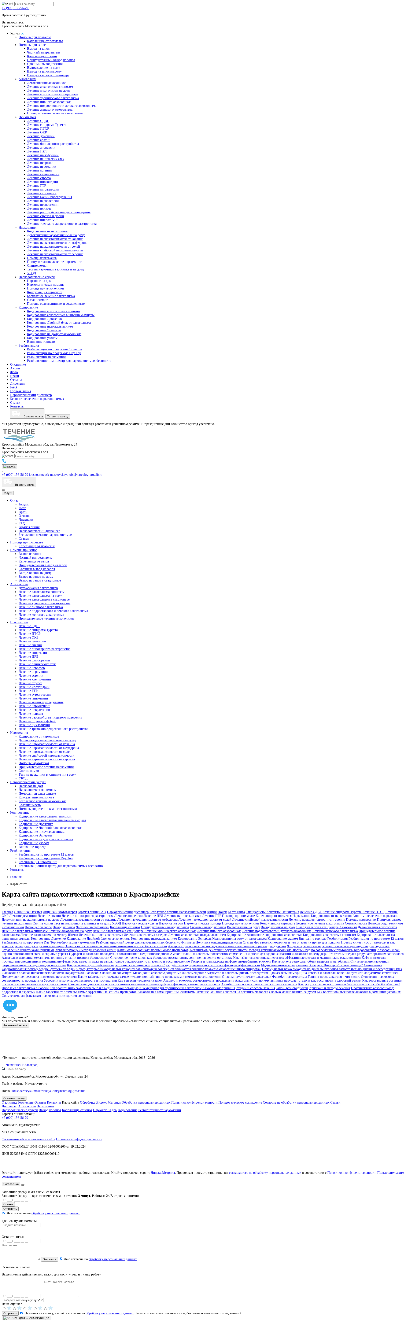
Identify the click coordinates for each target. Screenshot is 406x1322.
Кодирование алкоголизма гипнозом (53, 311)
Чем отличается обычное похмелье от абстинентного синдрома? (214, 969)
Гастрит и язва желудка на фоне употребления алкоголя (231, 961)
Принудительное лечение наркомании (54, 261)
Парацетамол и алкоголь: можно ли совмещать (98, 973)
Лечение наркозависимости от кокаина (55, 239)
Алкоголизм (27, 79)
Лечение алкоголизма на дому (48, 90)
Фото (14, 372)
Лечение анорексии (41, 147)
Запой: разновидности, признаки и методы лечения (313, 988)
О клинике (18, 364)
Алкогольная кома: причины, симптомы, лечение (173, 992)
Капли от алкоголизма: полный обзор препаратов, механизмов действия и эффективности (182, 950)
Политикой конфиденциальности (351, 1172)
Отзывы (16, 379)
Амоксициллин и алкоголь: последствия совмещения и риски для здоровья (224, 954)
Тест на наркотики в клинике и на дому (55, 269)
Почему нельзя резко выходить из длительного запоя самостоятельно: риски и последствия (328, 969)
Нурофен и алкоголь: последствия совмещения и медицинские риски (119, 954)
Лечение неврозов (40, 163)
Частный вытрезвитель (43, 52)
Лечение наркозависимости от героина (55, 254)
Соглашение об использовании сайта (28, 1139)
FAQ (13, 387)
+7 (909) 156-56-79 (15, 8)
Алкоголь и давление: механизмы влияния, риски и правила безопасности (55, 957)
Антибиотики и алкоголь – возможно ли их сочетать (259, 984)
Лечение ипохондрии (42, 182)
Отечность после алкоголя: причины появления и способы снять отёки (115, 946)
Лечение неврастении (43, 204)
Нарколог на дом (39, 281)
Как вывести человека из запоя (140, 980)
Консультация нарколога (44, 292)
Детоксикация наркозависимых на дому (56, 235)
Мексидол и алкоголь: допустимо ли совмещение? (169, 973)
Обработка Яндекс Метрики (100, 1102)
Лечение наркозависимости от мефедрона (57, 242)
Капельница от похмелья (45, 41)
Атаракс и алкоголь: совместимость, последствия (198, 980)
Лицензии (17, 383)
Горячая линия (20, 391)
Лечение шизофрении (43, 155)
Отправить (10, 1208)
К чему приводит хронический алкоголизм (170, 988)
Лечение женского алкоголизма (50, 109)
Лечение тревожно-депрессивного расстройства (62, 223)
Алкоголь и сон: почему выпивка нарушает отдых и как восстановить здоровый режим (298, 980)
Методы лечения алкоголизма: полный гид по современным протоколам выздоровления (312, 950)
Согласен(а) (11, 1184)
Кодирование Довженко (44, 319)
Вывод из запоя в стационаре (48, 75)
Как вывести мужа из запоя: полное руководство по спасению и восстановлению (131, 961)
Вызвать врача (31, 416)
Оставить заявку (57, 416)
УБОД (31, 273)
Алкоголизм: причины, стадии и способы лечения (238, 988)
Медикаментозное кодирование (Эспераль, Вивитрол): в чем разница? (312, 965)
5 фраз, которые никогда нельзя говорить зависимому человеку (121, 969)
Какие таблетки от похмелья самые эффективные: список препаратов (86, 992)
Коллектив (26, 1102)
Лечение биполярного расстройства (53, 143)
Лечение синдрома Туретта (46, 124)
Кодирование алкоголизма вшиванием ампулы (61, 315)
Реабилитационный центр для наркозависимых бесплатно (69, 360)
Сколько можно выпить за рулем (292, 992)
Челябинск (13, 1065)
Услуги (7, 493)
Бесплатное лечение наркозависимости (178, 912)
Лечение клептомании (43, 174)
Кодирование (28, 307)
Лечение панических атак (45, 159)
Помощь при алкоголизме (45, 288)
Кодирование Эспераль (44, 330)
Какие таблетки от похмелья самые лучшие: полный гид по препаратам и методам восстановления (149, 976)
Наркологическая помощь (45, 284)
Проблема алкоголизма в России (25, 988)
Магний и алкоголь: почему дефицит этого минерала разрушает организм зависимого (341, 954)
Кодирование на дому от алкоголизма (54, 334)
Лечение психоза (39, 208)
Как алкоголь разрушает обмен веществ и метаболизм (311, 961)
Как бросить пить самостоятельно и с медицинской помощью (94, 988)
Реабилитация (29, 345)
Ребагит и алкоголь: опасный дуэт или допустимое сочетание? (353, 973)
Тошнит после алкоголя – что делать (334, 976)
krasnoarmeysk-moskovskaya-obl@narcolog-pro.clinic (65, 474)
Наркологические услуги (37, 277)
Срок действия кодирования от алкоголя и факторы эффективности (211, 965)
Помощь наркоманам (42, 258)
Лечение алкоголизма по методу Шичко (49, 935)
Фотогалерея (67, 912)
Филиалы (188, 942)
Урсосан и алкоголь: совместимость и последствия (80, 980)
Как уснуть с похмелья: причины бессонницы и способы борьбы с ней (349, 984)
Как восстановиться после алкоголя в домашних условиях (359, 992)
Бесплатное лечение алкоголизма (51, 296)
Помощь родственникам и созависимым (56, 303)
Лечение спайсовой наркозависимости (55, 250)
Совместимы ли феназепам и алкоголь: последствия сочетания (47, 995)
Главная (7, 912)
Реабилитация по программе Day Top (54, 353)
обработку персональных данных (56, 1213)
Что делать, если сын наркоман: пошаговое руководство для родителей (338, 946)
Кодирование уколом (42, 338)
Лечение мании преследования (49, 197)
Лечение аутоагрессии (43, 189)
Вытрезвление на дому (43, 67)
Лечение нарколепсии (43, 201)
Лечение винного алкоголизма (101, 935)
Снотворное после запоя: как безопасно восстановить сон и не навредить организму (171, 957)
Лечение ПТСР (38, 128)
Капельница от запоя (42, 56)
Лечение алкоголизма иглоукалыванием (197, 935)
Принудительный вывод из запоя (51, 60)
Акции (15, 368)
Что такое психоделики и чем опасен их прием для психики (297, 942)
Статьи (15, 402)
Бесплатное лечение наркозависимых (37, 398)
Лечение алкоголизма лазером (145, 935)
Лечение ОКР (37, 132)
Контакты (17, 406)
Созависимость (38, 300)
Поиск (222, 912)
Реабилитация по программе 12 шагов (54, 349)
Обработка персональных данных (146, 1102)
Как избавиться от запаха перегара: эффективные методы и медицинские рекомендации (297, 957)
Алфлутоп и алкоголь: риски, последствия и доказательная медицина (257, 973)
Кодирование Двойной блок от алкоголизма (59, 322)
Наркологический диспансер (31, 395)
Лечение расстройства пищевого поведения (59, 212)
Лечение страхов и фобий (45, 216)
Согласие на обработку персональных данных (296, 1102)
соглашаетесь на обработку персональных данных (265, 1172)
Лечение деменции (41, 136)
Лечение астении (39, 170)
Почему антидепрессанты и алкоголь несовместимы (39, 976)
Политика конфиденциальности (219, 942)
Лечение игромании (41, 166)
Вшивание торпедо (41, 341)
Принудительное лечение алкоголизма (55, 113)
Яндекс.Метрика (163, 1172)
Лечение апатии (38, 140)
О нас (14, 500)
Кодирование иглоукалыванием (50, 326)
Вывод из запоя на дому (44, 71)
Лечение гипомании (41, 193)
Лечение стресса (39, 178)
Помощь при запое (32, 45)
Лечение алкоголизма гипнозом (50, 86)
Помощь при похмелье (35, 37)
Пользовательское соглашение (240, 1102)
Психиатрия (27, 117)
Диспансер (9, 1106)
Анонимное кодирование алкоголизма (274, 935)
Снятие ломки (37, 265)
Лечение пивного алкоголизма (49, 102)
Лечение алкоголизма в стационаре (52, 94)
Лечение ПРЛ (37, 151)
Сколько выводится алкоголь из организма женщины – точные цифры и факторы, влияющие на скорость (144, 984)
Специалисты (256, 912)
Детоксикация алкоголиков (46, 83)
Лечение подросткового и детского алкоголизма (61, 105)
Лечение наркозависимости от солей (53, 246)
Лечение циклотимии (42, 220)
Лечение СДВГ (38, 121)
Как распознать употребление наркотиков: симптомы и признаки (114, 965)
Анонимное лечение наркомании (377, 915)
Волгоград (30, 1065)
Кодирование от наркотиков (47, 231)
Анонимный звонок (15, 1025)
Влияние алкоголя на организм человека (239, 992)
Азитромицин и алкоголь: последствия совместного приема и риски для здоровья (227, 946)
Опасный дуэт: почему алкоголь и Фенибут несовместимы (264, 976)
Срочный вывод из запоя (45, 64)
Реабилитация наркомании (46, 357)
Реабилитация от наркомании (159, 1110)
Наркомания (27, 227)
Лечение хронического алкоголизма (53, 98)
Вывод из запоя (38, 48)
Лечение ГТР (36, 185)
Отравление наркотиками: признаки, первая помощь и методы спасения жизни (59, 950)
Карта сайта (236, 912)
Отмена (8, 1204)
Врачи (14, 376)
